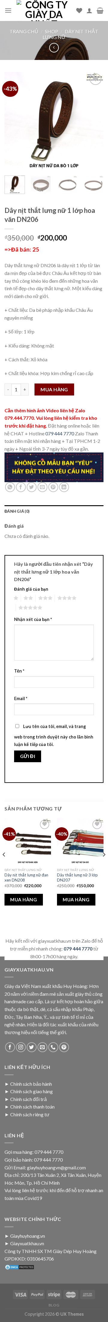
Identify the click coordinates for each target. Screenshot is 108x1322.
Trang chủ (24, 31)
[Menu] (8, 10)
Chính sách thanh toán (32, 1106)
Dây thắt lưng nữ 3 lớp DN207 (77, 878)
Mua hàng (54, 389)
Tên (19, 670)
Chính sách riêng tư (30, 1114)
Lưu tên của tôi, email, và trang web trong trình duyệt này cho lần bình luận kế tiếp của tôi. (53, 735)
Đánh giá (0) (16, 511)
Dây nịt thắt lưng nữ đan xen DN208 (26, 878)
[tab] (54, 511)
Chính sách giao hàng (31, 1091)
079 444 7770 (59, 433)
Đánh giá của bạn (31, 589)
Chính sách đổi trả (28, 1099)
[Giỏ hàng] (100, 10)
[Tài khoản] (89, 10)
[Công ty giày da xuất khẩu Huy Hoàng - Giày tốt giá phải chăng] (44, 10)
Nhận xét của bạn (33, 619)
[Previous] (14, 121)
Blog (54, 1305)
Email (20, 698)
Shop (51, 31)
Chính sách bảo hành (31, 1084)
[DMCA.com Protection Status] (19, 1266)
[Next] (93, 121)
